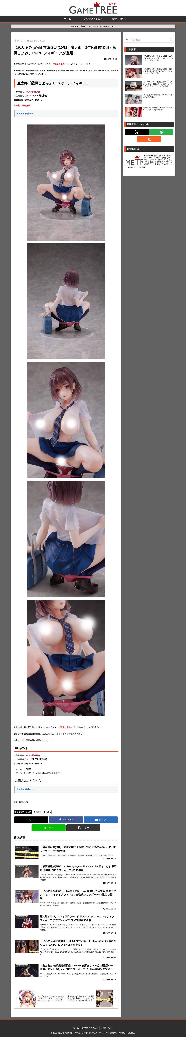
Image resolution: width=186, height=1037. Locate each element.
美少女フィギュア (24, 812)
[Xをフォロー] (137, 132)
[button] (83, 827)
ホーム (76, 1028)
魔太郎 (38, 812)
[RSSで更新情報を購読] (149, 139)
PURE (48, 812)
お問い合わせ (107, 1028)
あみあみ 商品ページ (26, 113)
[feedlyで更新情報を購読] (161, 132)
